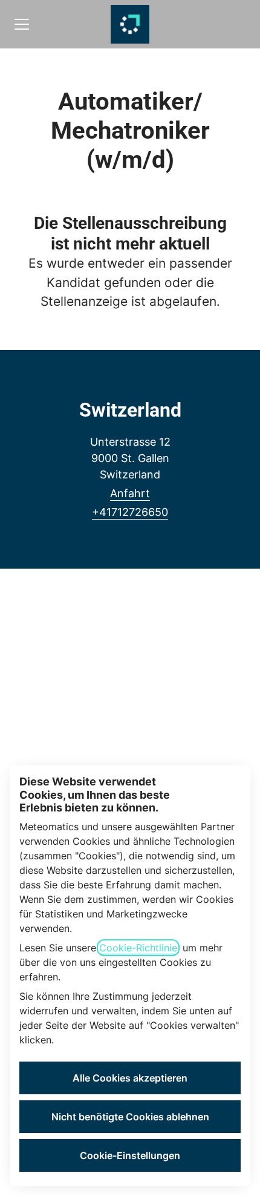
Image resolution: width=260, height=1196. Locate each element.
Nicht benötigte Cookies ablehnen (130, 1117)
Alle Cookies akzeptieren (130, 1078)
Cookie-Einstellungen (130, 1155)
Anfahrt (130, 493)
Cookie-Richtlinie (138, 948)
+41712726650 (130, 512)
